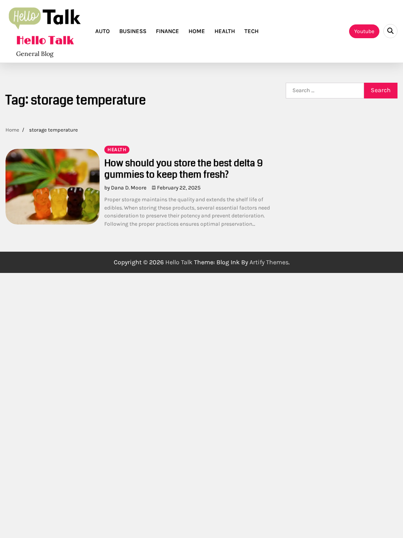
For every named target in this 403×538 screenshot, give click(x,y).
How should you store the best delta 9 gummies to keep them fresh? (183, 168)
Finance (167, 31)
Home (197, 31)
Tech (251, 31)
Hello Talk (45, 41)
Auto (102, 31)
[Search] (390, 31)
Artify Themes (269, 262)
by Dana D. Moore (125, 187)
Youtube (364, 31)
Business (132, 31)
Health (224, 31)
